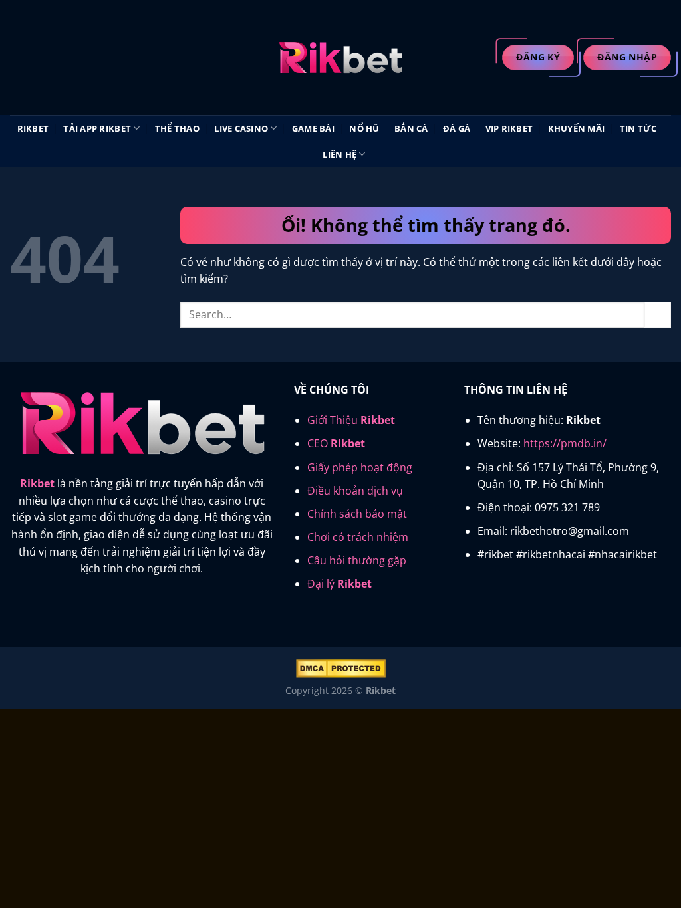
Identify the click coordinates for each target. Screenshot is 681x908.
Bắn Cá (411, 128)
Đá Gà (456, 128)
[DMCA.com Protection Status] (341, 667)
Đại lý (339, 583)
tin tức (638, 128)
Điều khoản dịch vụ (355, 490)
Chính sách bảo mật (357, 514)
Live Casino (241, 128)
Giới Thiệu (351, 420)
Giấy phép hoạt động (359, 467)
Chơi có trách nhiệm (357, 537)
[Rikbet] (340, 57)
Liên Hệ (339, 154)
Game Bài (313, 128)
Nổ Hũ (364, 128)
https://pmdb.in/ (565, 443)
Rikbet (33, 128)
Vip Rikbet (509, 128)
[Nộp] (657, 315)
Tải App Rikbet (97, 128)
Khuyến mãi (576, 128)
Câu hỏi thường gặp (356, 560)
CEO (336, 443)
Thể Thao (177, 128)
